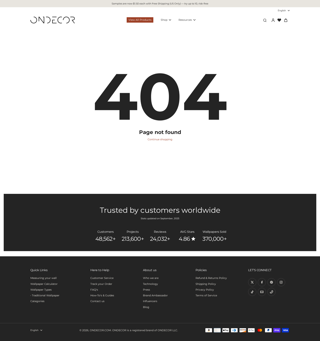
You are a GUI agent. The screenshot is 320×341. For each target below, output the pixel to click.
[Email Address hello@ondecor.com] (262, 292)
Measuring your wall (43, 278)
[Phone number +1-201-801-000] (271, 292)
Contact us (97, 301)
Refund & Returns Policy (211, 278)
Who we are (151, 278)
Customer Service (102, 278)
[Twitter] (252, 282)
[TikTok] (252, 292)
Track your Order (101, 284)
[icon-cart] (285, 20)
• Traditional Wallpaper (44, 295)
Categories (37, 301)
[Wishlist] (279, 20)
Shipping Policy (206, 284)
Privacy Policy (205, 289)
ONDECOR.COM (100, 330)
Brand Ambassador (155, 295)
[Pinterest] (271, 282)
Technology (150, 284)
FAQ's (94, 289)
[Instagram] (281, 282)
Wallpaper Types (41, 289)
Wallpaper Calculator (44, 284)
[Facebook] (262, 282)
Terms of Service (206, 295)
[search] (265, 20)
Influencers (150, 301)
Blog (146, 307)
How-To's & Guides (102, 295)
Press (146, 289)
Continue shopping (160, 139)
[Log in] (273, 20)
